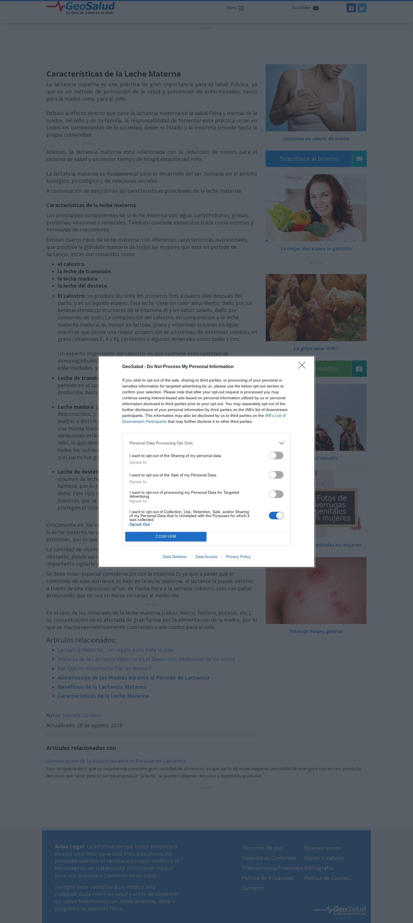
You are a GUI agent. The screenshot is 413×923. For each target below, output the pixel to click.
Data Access (206, 556)
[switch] (276, 455)
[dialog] (206, 461)
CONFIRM (166, 536)
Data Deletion (175, 556)
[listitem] (206, 443)
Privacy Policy (238, 556)
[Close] (303, 367)
